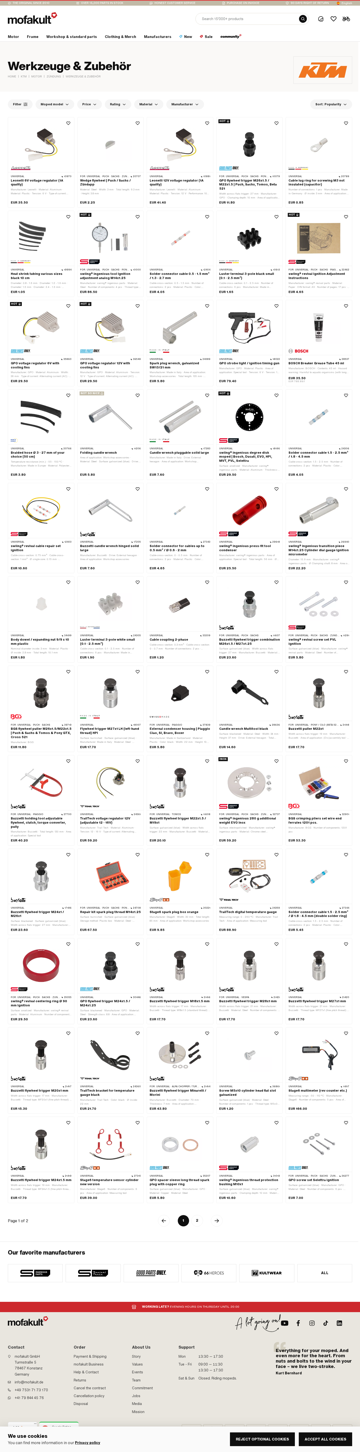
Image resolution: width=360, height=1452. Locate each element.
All (324, 1272)
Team (136, 1380)
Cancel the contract (90, 1388)
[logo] (32, 18)
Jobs (136, 1395)
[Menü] (35, 1425)
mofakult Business (89, 1364)
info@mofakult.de (29, 1382)
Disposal (81, 1403)
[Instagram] (312, 1323)
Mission (138, 1411)
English (347, 3)
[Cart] (346, 19)
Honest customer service (175, 3)
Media (137, 1403)
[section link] (231, 38)
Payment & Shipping (90, 1356)
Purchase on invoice (243, 3)
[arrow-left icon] (164, 1221)
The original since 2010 (31, 3)
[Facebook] (298, 1323)
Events (137, 1372)
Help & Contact (86, 1372)
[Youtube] (284, 1323)
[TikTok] (326, 1323)
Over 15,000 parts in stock (102, 3)
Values (137, 1364)
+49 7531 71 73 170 (31, 1390)
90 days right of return (310, 3)
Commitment (142, 1388)
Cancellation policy (89, 1395)
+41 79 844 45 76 (29, 1397)
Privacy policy (87, 1443)
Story (136, 1356)
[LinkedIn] (339, 1323)
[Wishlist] (333, 19)
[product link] (41, 162)
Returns (80, 1380)
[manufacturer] (35, 1273)
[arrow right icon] (217, 1221)
